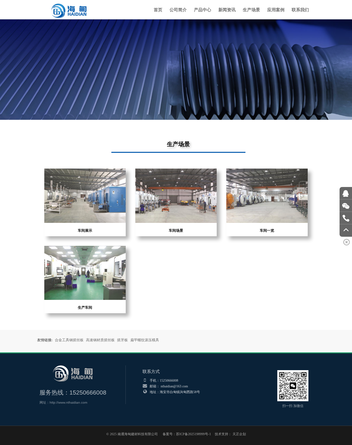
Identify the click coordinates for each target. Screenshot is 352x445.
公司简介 (178, 9)
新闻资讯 (227, 9)
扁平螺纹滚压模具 (144, 340)
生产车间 (85, 307)
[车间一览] (267, 171)
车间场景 (176, 230)
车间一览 (267, 230)
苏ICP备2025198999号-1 (193, 434)
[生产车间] (85, 248)
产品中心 (202, 9)
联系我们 (300, 9)
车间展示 (85, 230)
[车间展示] (85, 171)
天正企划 (239, 434)
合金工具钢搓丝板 (69, 340)
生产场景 (251, 9)
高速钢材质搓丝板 (100, 340)
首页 (158, 9)
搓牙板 (122, 340)
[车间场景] (176, 171)
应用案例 (275, 9)
